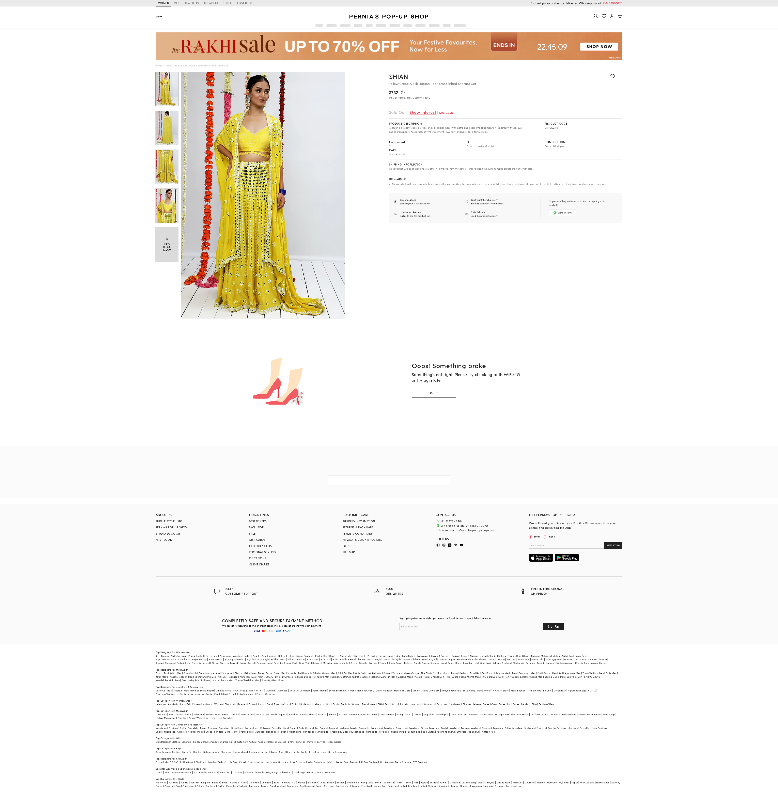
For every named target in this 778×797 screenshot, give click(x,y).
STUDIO (227, 2)
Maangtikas (251, 728)
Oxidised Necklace (187, 731)
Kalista (502, 656)
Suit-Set (343, 714)
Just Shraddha (384, 690)
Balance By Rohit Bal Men (196, 680)
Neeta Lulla (537, 659)
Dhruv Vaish (190, 673)
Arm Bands (321, 728)
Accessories (486, 714)
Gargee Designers (305, 676)
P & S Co (174, 762)
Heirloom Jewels (348, 728)
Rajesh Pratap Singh (258, 659)
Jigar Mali (485, 663)
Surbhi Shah (183, 663)
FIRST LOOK (244, 2)
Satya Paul (212, 656)
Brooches (228, 718)
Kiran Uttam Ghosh (518, 656)
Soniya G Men (574, 676)
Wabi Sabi (360, 673)
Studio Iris (518, 663)
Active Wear (195, 718)
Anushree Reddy (242, 656)
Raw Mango (162, 656)
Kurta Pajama (387, 714)
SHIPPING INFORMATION (358, 521)
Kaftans (285, 704)
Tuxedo (417, 714)
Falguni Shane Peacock (300, 656)
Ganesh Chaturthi (254, 772)
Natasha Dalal (178, 656)
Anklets (333, 728)
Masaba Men (405, 676)
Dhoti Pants (332, 704)
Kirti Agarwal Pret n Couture (395, 762)
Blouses (467, 704)
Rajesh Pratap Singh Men (271, 673)
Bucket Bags (357, 731)
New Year (330, 772)
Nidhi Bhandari (519, 690)
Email (537, 536)
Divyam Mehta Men (245, 673)
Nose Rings (237, 728)
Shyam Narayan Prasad (225, 663)
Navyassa (253, 762)
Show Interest (422, 112)
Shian (398, 76)
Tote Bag (384, 731)
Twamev (397, 673)
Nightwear (455, 704)
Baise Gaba (393, 656)
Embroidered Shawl (468, 731)
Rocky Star (321, 656)
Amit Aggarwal (554, 659)
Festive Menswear (165, 718)
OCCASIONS (257, 558)
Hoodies (293, 714)
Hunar (323, 690)
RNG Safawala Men (492, 676)
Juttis (235, 731)
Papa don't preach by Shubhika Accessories (180, 694)
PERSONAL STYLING (262, 552)
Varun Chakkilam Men (247, 680)
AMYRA (592, 690)
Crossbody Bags (339, 731)
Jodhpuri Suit (404, 714)
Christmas (286, 772)
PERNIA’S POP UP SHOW (172, 527)
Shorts (312, 714)
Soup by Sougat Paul (285, 663)
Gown (252, 704)
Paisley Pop (212, 694)
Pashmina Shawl (446, 731)
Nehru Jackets (211, 752)
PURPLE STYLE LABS (169, 521)
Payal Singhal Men (434, 676)
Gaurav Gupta (447, 659)
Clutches (259, 731)
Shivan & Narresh (440, 656)
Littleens (337, 762)
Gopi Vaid (305, 663)
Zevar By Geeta (337, 690)
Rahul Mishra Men (470, 676)
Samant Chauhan (165, 663)
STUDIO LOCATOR (168, 533)
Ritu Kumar (313, 659)
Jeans (374, 714)
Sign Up (553, 626)
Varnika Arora (223, 690)
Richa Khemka (464, 663)
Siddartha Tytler (393, 659)
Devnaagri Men (527, 673)
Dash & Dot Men (173, 673)
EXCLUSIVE (256, 527)
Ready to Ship (529, 704)
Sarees (197, 704)
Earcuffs (276, 728)
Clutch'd (270, 690)
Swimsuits (429, 704)
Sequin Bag (414, 731)
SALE (252, 533)
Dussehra (238, 772)
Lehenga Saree (481, 704)
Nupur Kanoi (581, 656)
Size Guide (446, 112)
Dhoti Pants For (296, 741)
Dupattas (442, 704)
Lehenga (186, 741)
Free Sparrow (298, 762)
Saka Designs (351, 762)
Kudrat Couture (360, 676)
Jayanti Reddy (488, 656)
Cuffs (183, 728)
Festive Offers (546, 704)
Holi (167, 772)
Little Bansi (188, 762)
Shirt (281, 752)
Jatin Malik (162, 676)
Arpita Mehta (341, 663)
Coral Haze (560, 690)
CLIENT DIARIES (259, 564)
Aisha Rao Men (248, 676)
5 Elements (535, 690)
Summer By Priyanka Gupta (369, 656)
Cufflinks (535, 714)
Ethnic (545, 714)
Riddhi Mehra (278, 659)
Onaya (455, 656)
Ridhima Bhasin (296, 659)
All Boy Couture (369, 762)
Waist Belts (295, 731)
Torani (382, 663)
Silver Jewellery (513, 728)
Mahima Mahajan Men (383, 676)
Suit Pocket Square (276, 714)
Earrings (173, 728)
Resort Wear (369, 704)
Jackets (404, 704)
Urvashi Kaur (582, 663)
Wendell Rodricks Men (168, 680)
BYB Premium (420, 762)
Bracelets (193, 728)
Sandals (218, 731)
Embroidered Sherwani (246, 752)
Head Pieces (289, 728)
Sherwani (198, 714)
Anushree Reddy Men (181, 676)
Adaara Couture (502, 663)
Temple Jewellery (470, 728)
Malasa (408, 663)
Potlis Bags (246, 731)
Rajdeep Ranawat (235, 659)
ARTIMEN (222, 676)
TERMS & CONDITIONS (357, 533)
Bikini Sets (383, 704)
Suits (217, 714)
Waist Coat (247, 714)
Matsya (373, 663)
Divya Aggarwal (201, 663)
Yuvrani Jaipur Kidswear (274, 762)
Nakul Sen (567, 656)
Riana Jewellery (430, 690)
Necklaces (161, 728)
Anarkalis (173, 704)
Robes (303, 714)
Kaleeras (265, 728)
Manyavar (423, 656)
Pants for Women (350, 704)
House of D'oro (402, 690)
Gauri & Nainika (469, 656)
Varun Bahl (523, 659)
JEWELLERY (191, 2)
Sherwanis (230, 704)
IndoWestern (569, 714)
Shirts (188, 714)
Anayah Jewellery (451, 690)
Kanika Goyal (247, 663)
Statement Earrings (535, 728)
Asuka (371, 673)
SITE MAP (348, 552)
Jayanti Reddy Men (222, 680)
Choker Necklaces (165, 731)
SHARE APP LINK (613, 545)
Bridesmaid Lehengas (312, 704)
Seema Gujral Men (555, 676)
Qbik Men (611, 673)
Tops (276, 704)
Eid (195, 772)
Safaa (451, 663)
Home (159, 65)
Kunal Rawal (383, 673)
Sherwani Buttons (359, 714)
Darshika (475, 673)
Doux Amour (484, 690)
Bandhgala (442, 714)
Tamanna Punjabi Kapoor (540, 663)
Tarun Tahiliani (412, 659)
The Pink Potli (256, 690)
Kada (201, 731)
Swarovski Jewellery (407, 728)
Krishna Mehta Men (506, 673)
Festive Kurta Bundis (589, 714)
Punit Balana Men (547, 673)
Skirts (394, 704)
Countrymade (206, 673)
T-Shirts (322, 714)
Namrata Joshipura (575, 659)
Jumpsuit (473, 714)
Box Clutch (429, 731)
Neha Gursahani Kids (319, 762)
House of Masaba (322, 663)
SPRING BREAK (592, 676)
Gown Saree (498, 704)
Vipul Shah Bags (577, 690)
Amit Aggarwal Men (569, 673)
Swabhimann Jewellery (361, 690)
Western (555, 714)
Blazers (333, 714)
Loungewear (502, 714)
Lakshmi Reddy (216, 762)
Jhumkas (573, 728)
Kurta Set (242, 741)
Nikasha (511, 659)
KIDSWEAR (211, 2)
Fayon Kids (162, 762)
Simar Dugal (395, 663)
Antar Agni (225, 656)
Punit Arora (452, 676)
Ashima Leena (497, 659)
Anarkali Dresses (267, 741)
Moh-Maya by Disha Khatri (199, 690)
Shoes (209, 731)
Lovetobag (469, 690)
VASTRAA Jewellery (300, 690)
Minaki (416, 690)
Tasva (159, 673)
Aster (315, 690)
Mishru (556, 656)
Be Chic (547, 690)
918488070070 (612, 3)
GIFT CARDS (257, 539)
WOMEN (163, 2)
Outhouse (282, 690)
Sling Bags (322, 731)
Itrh (476, 663)
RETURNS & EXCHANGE (357, 527)
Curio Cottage (164, 690)
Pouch (283, 731)
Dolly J (282, 656)
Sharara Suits (227, 741)
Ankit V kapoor (224, 673)
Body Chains (306, 728)
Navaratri (225, 772)
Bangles (212, 728)
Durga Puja (272, 772)
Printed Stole (488, 731)
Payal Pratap (199, 659)
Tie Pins (260, 714)
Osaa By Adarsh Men (340, 656)
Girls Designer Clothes (168, 741)
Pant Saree (513, 704)
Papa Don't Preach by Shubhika (173, 659)
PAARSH (418, 676)
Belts (227, 731)
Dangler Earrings (557, 728)
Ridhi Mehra (408, 656)
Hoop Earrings (599, 728)
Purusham (443, 673)
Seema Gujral (374, 659)
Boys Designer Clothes (168, 752)
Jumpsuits (415, 704)
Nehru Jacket (176, 714)
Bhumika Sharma (597, 659)
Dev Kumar (488, 673)
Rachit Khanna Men (205, 676)
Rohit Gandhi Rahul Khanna (472, 659)
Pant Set (182, 718)
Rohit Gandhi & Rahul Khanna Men (523, 676)
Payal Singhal (429, 659)
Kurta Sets (185, 704)
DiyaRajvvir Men (284, 676)
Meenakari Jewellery (382, 728)
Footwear (209, 718)
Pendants (364, 728)
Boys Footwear (317, 752)
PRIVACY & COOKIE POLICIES (362, 539)
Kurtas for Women (213, 704)
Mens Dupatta (458, 714)
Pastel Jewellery (450, 728)
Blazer (273, 752)
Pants (225, 714)
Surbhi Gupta (421, 663)
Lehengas (161, 704)
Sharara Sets (265, 704)
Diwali (159, 772)
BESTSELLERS (258, 521)
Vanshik (291, 673)
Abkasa (233, 676)
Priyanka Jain (264, 663)
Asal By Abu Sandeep (264, 656)
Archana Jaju (438, 663)
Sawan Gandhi (359, 663)
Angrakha (429, 714)
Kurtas (209, 714)
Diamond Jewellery (492, 728)
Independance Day (181, 772)
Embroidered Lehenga (205, 741)
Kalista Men (323, 676)
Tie (219, 718)
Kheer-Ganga (411, 673)
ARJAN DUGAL (265, 676)
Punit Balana (216, 659)
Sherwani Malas (520, 714)
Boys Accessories (337, 752)
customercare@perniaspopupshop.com (467, 530)
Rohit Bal (326, 659)
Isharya (178, 690)
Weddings (299, 772)
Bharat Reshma (459, 673)
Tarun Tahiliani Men (593, 673)
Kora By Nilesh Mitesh (273, 680)
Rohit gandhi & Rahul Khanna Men (316, 673)
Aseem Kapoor (599, 663)
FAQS (346, 546)
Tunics (295, 704)
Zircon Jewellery (430, 728)
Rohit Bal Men (345, 673)
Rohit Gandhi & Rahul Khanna (349, 659)
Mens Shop (609, 714)
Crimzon (270, 694)
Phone (551, 536)
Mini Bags (371, 731)
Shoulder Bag (398, 731)
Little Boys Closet (236, 762)
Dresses (242, 704)
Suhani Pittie (227, 694)
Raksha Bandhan (208, 772)
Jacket (264, 752)
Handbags (272, 731)
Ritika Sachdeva (245, 694)
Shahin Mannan (564, 663)
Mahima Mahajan (541, 656)
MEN (177, 2)
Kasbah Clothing (340, 676)
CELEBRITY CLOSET (262, 546)
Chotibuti (201, 762)
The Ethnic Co (428, 673)
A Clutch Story (501, 690)
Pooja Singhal (196, 656)
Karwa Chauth (315, 772)
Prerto (259, 694)
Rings (203, 728)
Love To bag (240, 690)
